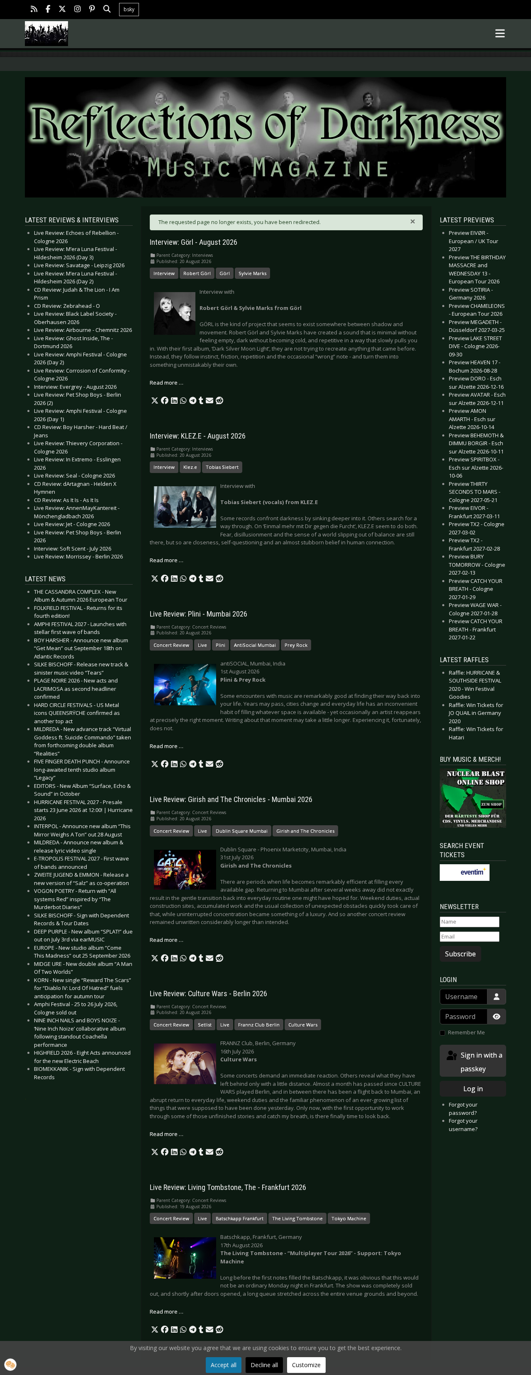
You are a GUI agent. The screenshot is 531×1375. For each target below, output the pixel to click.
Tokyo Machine (348, 1218)
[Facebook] (48, 9)
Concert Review (171, 645)
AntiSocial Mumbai (255, 645)
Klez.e (190, 467)
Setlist (205, 1024)
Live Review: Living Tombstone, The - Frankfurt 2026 (228, 1187)
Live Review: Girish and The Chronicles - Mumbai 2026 (231, 799)
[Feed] (34, 9)
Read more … (166, 382)
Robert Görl (197, 273)
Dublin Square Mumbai (242, 831)
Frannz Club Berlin (259, 1024)
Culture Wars (302, 1024)
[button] (154, 401)
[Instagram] (77, 9)
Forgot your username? (463, 1125)
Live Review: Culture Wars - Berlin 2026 (208, 993)
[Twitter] (62, 9)
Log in (473, 1088)
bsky (129, 9)
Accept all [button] (223, 1365)
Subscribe (460, 953)
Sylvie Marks (252, 273)
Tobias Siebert (222, 467)
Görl (224, 273)
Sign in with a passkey (480, 1062)
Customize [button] (306, 1365)
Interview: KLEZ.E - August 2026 (198, 436)
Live (202, 645)
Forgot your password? (463, 1109)
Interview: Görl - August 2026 (193, 242)
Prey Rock (296, 645)
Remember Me (466, 1032)
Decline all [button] (264, 1365)
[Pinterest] (92, 9)
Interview (164, 273)
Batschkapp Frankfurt (239, 1218)
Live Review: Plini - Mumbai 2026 (198, 614)
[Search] (107, 9)
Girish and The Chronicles (305, 831)
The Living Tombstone (297, 1218)
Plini (220, 645)
